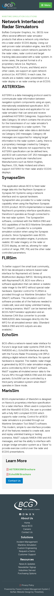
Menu (47, 5)
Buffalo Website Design (20, 592)
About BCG (27, 526)
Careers (27, 529)
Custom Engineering (27, 548)
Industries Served (27, 570)
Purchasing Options (27, 573)
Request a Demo (27, 551)
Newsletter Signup (27, 567)
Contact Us (14, 480)
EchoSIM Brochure (20, 474)
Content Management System (35, 589)
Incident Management (27, 542)
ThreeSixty (39, 592)
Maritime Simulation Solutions (19, 16)
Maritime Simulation (27, 545)
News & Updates (27, 564)
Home (27, 522)
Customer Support (27, 554)
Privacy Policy (28, 585)
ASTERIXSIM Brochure (22, 469)
